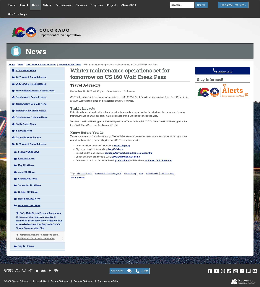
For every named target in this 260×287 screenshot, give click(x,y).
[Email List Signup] (248, 271)
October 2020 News (28, 192)
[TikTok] (229, 271)
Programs (97, 5)
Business (81, 5)
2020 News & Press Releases (41, 65)
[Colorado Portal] (243, 281)
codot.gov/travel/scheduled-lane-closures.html (128, 153)
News (35, 5)
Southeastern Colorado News (31, 97)
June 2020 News (26, 172)
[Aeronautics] (30, 270)
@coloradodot (122, 160)
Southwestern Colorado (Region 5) (108, 174)
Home (12, 5)
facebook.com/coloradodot (158, 160)
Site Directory (17, 14)
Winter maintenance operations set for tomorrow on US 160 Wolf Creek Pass (37, 237)
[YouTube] (235, 271)
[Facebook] (210, 271)
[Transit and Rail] (24, 270)
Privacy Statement (60, 281)
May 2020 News (26, 165)
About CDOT (128, 5)
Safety (47, 5)
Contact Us (117, 270)
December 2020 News (70, 65)
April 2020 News (26, 159)
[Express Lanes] (8, 270)
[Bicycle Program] (17, 270)
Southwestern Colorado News (31, 117)
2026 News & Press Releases (31, 77)
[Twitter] (216, 271)
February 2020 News (28, 152)
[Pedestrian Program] (50, 270)
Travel (24, 5)
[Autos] (43, 270)
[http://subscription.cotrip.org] (222, 90)
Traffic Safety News (26, 124)
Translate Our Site (232, 5)
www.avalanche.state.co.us (126, 157)
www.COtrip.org (122, 146)
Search (201, 5)
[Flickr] (254, 271)
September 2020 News (29, 185)
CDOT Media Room (26, 70)
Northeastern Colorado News (31, 111)
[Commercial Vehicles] (56, 270)
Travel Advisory (130, 174)
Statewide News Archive (28, 137)
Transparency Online (108, 281)
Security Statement (83, 281)
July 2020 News (26, 246)
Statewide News (24, 131)
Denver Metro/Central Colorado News (35, 91)
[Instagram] (223, 271)
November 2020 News (29, 199)
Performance (63, 5)
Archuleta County (167, 174)
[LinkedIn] (242, 271)
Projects (112, 5)
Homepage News (78, 177)
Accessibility (39, 281)
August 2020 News (27, 179)
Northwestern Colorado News (31, 104)
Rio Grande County (84, 174)
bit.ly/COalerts (115, 149)
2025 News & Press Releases (31, 84)
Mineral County (152, 174)
